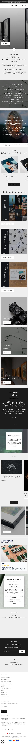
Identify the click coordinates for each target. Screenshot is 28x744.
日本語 (18, 733)
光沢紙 (3, 153)
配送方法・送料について (6, 688)
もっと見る (5, 43)
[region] (14, 28)
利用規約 (3, 690)
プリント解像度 (5, 145)
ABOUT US (14, 603)
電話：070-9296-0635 (6, 681)
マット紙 (10, 153)
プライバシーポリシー (5, 697)
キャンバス (24, 153)
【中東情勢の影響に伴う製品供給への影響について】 (14, 1)
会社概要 (3, 686)
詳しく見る (7, 322)
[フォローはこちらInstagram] (8, 729)
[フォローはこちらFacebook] (2, 729)
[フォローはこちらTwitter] (5, 729)
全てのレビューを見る (14, 397)
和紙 (16, 153)
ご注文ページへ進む (7, 223)
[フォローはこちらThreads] (12, 729)
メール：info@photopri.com (7, 684)
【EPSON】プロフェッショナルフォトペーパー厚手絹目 (9, 176)
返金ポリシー (4, 692)
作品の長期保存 (16, 145)
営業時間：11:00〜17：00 (6, 677)
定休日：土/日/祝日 (5, 679)
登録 (22, 651)
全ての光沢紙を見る (14, 184)
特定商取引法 (4, 694)
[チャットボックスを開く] (2, 741)
